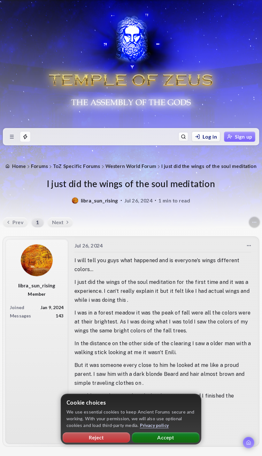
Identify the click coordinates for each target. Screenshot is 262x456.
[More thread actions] (254, 222)
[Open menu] (12, 137)
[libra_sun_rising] (75, 200)
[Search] (183, 137)
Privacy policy (154, 425)
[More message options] (249, 245)
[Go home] (248, 442)
